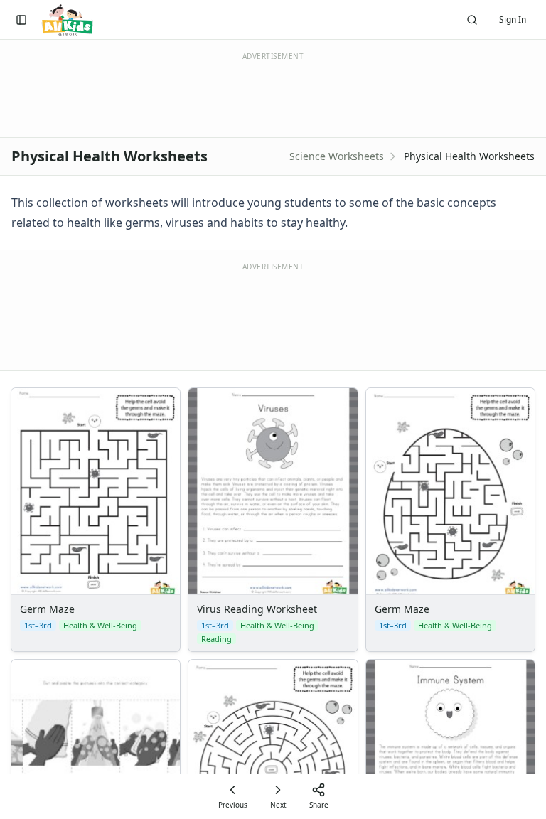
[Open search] (472, 20)
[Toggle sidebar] (21, 20)
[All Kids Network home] (67, 20)
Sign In (512, 20)
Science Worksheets (336, 156)
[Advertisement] (273, 316)
